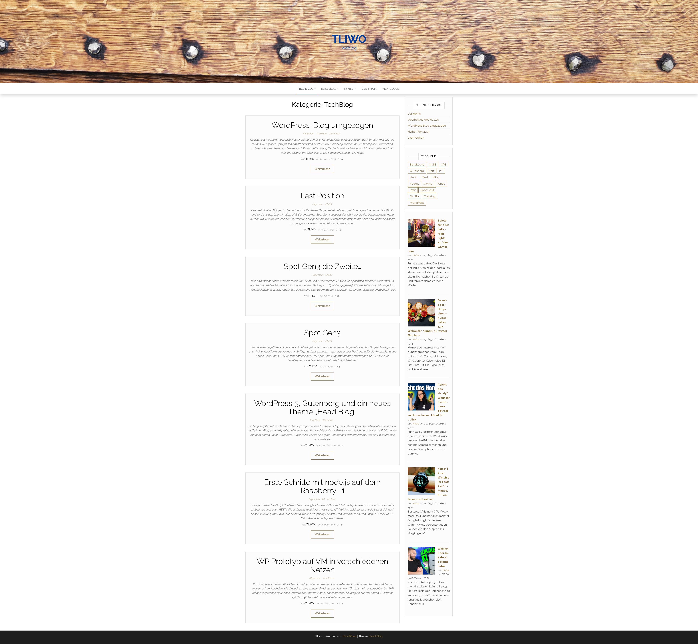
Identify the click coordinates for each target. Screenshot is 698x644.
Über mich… (369, 88)
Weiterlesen (322, 169)
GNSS (328, 204)
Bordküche (417, 164)
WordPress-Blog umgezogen (322, 125)
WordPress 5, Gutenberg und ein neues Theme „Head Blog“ (322, 407)
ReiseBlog (329, 88)
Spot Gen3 (322, 332)
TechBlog (306, 88)
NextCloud (391, 88)
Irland (413, 177)
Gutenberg (417, 171)
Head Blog (376, 636)
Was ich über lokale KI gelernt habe (443, 557)
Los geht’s (414, 113)
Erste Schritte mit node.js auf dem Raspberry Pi (322, 486)
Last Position (322, 195)
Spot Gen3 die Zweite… (322, 266)
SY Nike (349, 88)
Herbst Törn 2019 (418, 131)
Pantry (441, 183)
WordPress (334, 133)
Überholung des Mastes (423, 119)
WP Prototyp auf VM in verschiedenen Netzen (322, 565)
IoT (323, 499)
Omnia (428, 183)
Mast (425, 177)
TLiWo (349, 39)
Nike (435, 177)
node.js (331, 499)
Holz (431, 171)
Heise (415, 255)
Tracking (429, 196)
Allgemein (308, 133)
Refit (413, 190)
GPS (443, 164)
